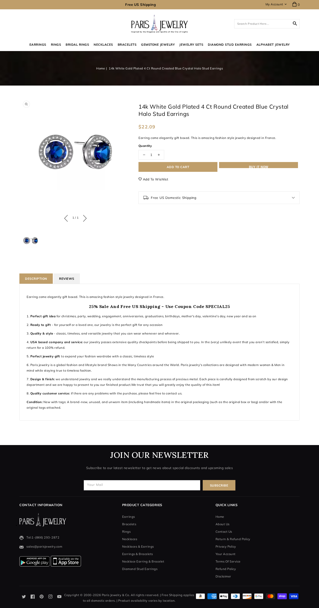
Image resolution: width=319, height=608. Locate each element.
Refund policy (226, 569)
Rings (56, 44)
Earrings (37, 44)
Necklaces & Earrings (138, 546)
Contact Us (224, 531)
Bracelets (127, 44)
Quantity (145, 146)
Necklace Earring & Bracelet (143, 561)
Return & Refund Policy (233, 539)
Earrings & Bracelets (137, 554)
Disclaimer (223, 576)
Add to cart (178, 167)
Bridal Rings (77, 44)
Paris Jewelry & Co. (116, 595)
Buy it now (258, 166)
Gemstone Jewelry (158, 44)
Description (36, 278)
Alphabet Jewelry (273, 44)
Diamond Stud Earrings (140, 569)
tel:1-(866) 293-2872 (42, 537)
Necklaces (103, 44)
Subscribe (219, 485)
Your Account (226, 554)
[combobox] (267, 23)
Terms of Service (228, 561)
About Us (223, 524)
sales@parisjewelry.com (44, 546)
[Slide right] (84, 217)
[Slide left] (67, 217)
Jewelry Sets (191, 44)
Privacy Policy (226, 546)
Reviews (66, 278)
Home (100, 68)
